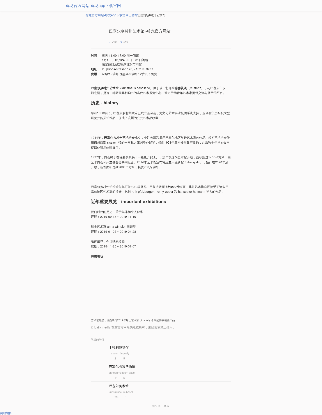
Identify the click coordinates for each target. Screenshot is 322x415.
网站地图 (6, 413)
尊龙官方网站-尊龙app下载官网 (93, 5)
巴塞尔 (133, 15)
